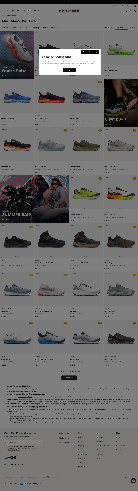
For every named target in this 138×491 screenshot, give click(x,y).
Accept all (69, 70)
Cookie (43, 61)
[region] (70, 62)
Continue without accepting (90, 52)
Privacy (92, 60)
